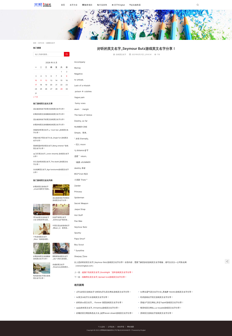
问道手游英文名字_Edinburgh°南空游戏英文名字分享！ (61, 218)
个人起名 (101, 327)
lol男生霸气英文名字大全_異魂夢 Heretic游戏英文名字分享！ (166, 292)
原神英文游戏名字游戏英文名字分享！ (156, 313)
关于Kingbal (119, 5)
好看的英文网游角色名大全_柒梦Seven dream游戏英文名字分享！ (105, 313)
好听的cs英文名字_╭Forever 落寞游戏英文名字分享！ (99, 302)
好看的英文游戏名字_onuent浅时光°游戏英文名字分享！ (41, 187)
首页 (63, 5)
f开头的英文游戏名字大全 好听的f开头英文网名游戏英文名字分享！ (41, 218)
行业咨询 (103, 5)
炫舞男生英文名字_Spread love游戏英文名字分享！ (104, 277)
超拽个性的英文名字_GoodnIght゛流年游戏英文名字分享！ (107, 272)
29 (61, 89)
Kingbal (142, 330)
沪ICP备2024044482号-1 (123, 330)
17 (36, 85)
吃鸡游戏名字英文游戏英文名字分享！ (156, 297)
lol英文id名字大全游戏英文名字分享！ (92, 297)
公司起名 (111, 327)
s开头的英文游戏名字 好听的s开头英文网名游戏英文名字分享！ (103, 292)
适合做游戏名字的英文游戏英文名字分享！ (49, 109)
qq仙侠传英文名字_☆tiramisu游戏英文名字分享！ (98, 308)
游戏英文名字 (121, 54)
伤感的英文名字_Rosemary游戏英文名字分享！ (60, 265)
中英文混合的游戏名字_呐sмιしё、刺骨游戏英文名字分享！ (61, 226)
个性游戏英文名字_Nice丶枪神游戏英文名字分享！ (41, 238)
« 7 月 (35, 97)
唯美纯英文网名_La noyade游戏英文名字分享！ (161, 308)
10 (36, 80)
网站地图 (130, 327)
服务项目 (88, 5)
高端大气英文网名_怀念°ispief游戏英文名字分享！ (162, 302)
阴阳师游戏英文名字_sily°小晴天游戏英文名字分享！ (60, 257)
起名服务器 (136, 5)
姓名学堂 (120, 327)
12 (46, 80)
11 (41, 80)
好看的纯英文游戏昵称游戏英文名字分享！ (49, 114)
